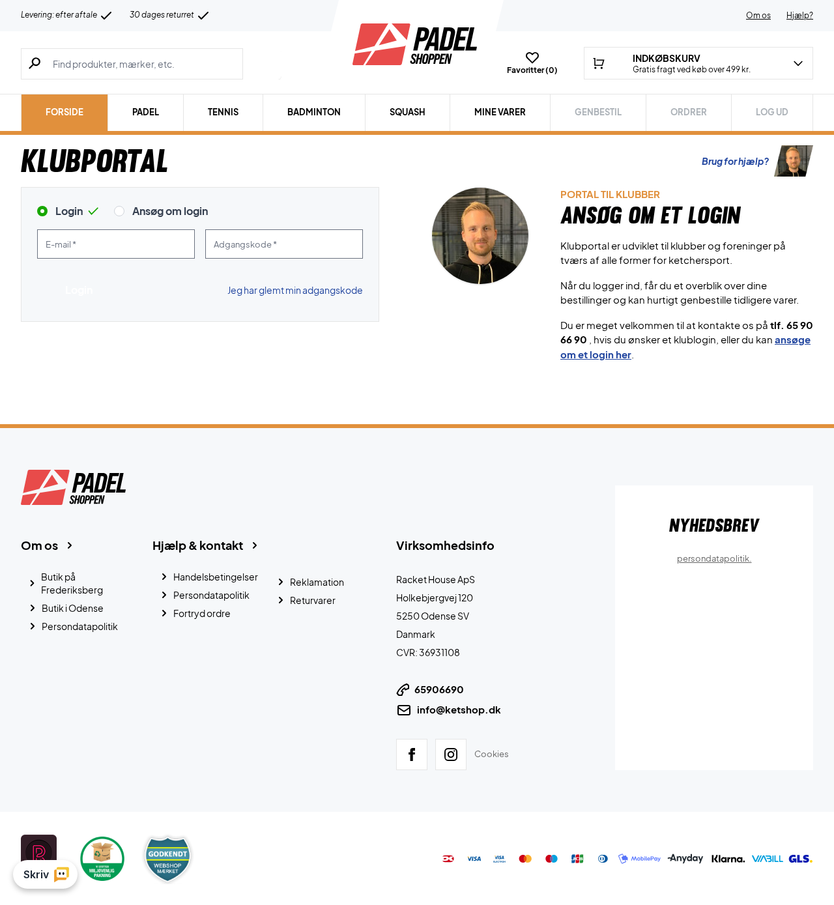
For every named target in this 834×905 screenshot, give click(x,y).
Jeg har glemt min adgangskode (295, 290)
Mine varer (500, 112)
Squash (407, 112)
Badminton (314, 112)
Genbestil (598, 112)
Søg (262, 64)
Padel (145, 112)
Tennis (223, 112)
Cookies (491, 754)
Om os (758, 15)
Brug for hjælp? (735, 161)
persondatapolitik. (714, 558)
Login (69, 211)
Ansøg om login (170, 211)
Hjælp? (799, 15)
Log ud (772, 112)
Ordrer (688, 112)
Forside (64, 112)
